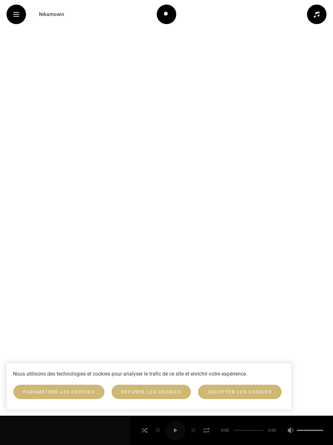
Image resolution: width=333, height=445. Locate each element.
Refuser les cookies (151, 392)
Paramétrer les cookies (59, 392)
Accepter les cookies (240, 392)
